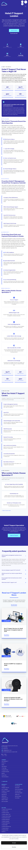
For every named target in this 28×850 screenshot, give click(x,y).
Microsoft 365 (17, 785)
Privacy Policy (4, 775)
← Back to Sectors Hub (6, 510)
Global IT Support (5, 799)
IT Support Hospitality (5, 821)
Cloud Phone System (18, 792)
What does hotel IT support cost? (9, 582)
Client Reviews (4, 766)
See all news (14, 604)
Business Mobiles (18, 796)
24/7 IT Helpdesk (5, 789)
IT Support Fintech (5, 810)
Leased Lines (17, 794)
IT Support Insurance (5, 812)
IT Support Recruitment (6, 817)
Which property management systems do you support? (12, 556)
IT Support (3, 785)
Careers (3, 764)
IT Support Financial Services (7, 809)
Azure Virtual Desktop (19, 789)
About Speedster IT (5, 761)
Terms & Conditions (5, 776)
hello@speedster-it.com (7, 750)
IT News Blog (4, 768)
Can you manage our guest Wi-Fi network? (11, 570)
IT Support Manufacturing (6, 826)
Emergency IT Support (6, 791)
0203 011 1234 (5, 748)
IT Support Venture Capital (6, 816)
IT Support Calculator (5, 771)
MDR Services (4, 796)
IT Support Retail (4, 824)
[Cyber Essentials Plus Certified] (14, 723)
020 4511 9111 (14, 33)
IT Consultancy (4, 792)
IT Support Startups (5, 828)
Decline (14, 847)
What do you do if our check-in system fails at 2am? (12, 574)
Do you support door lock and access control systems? (12, 578)
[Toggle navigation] (25, 6)
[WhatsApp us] (22, 2)
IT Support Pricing (5, 769)
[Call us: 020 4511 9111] (25, 2)
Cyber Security (4, 794)
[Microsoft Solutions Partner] (7, 716)
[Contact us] (22, 4)
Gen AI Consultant (5, 801)
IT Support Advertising (6, 819)
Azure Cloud (17, 787)
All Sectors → (4, 831)
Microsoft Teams (18, 791)
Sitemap (3, 773)
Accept (14, 842)
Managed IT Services (5, 787)
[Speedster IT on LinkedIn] (3, 755)
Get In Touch (14, 30)
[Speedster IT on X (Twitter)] (6, 755)
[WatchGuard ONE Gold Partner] (21, 716)
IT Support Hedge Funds (6, 814)
